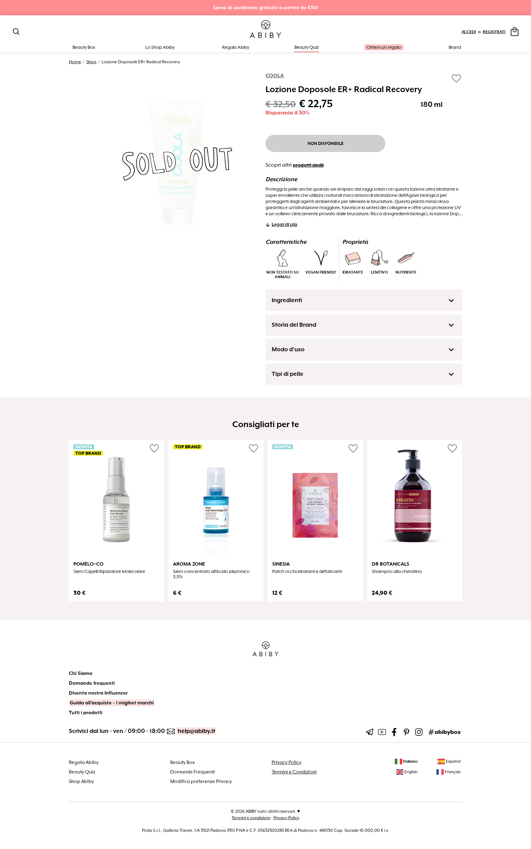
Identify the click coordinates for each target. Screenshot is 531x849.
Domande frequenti (92, 683)
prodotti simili (308, 165)
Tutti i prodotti (85, 713)
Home (75, 61)
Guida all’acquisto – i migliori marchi (112, 703)
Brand (455, 47)
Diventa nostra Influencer (98, 693)
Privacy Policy (286, 762)
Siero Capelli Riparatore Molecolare (109, 571)
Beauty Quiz (306, 47)
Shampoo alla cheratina (397, 571)
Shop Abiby (81, 781)
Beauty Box (182, 762)
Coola (275, 75)
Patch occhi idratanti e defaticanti (307, 571)
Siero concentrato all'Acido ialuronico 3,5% (211, 574)
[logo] (265, 29)
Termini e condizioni (251, 817)
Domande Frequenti (192, 772)
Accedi (469, 31)
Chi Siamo (80, 673)
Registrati (494, 31)
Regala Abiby (235, 47)
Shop (91, 61)
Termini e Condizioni (294, 772)
